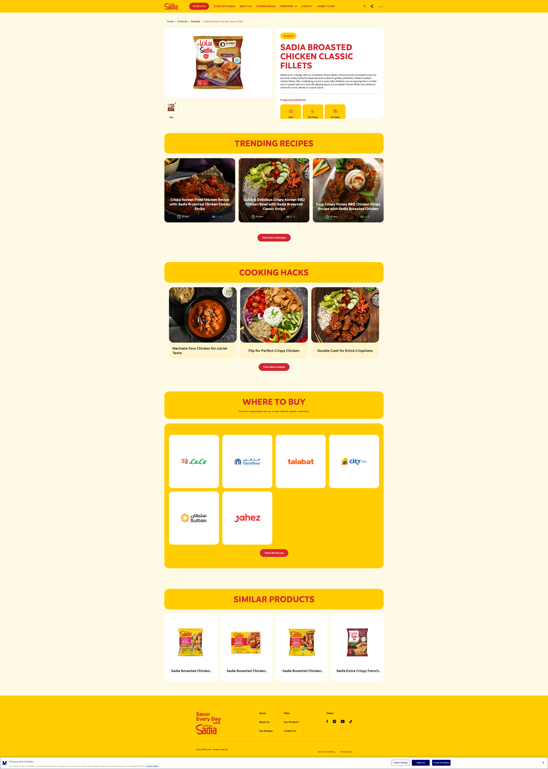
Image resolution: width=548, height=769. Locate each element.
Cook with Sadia (224, 6)
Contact (307, 6)
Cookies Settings (400, 762)
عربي (381, 6)
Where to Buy (326, 6)
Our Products (291, 722)
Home (170, 21)
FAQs (286, 713)
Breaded (195, 21)
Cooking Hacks (265, 6)
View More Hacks (274, 367)
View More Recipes (274, 237)
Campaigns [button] (286, 6)
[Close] (543, 763)
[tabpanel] (274, 200)
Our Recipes (265, 730)
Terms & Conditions (326, 752)
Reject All (421, 762)
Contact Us (290, 730)
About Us (245, 6)
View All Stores (274, 553)
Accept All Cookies (441, 762)
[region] (274, 763)
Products (199, 6)
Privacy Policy (346, 752)
